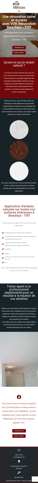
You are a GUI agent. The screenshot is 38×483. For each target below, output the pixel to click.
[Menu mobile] (19, 11)
